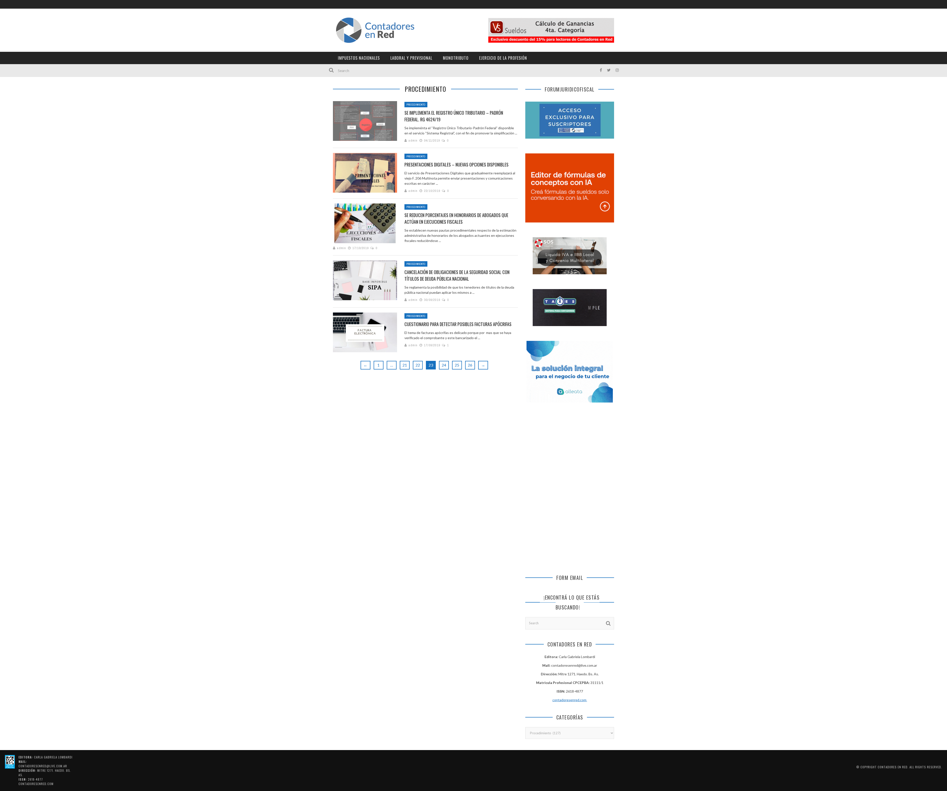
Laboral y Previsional (411, 58)
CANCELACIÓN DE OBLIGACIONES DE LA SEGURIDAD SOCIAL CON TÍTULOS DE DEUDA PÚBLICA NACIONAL (457, 275)
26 (470, 365)
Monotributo (456, 58)
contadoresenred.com (569, 700)
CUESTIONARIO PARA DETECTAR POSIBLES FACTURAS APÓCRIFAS (457, 324)
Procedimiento (415, 104)
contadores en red (893, 767)
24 (444, 365)
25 (457, 365)
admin (413, 140)
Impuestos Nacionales (359, 58)
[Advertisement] (569, 449)
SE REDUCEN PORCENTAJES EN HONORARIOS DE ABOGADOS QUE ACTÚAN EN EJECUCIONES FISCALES (456, 218)
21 (404, 365)
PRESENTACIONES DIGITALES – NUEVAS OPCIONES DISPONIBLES (456, 164)
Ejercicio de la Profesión (503, 58)
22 (418, 365)
